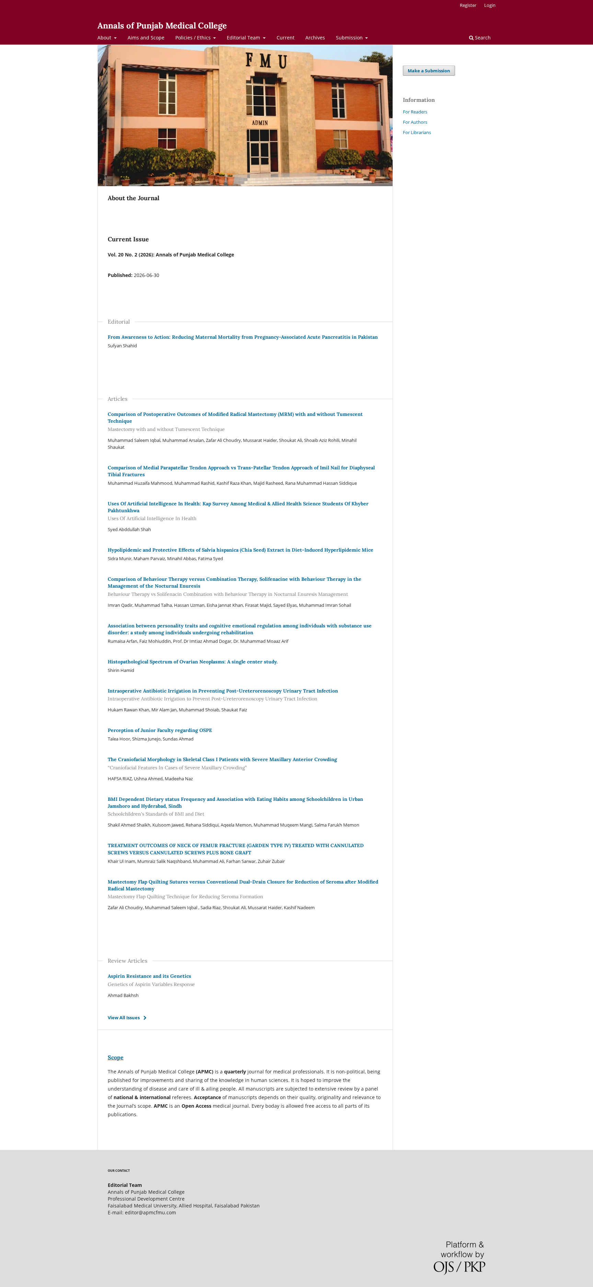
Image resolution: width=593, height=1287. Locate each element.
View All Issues (124, 1017)
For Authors (415, 122)
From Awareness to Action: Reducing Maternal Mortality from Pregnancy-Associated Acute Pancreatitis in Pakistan (243, 337)
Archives (315, 37)
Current (285, 37)
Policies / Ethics (193, 37)
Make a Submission (429, 71)
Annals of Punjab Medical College (162, 25)
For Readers (415, 112)
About (105, 37)
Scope (116, 1057)
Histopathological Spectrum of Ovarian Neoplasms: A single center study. (193, 662)
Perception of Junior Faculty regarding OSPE (160, 730)
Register (468, 5)
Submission (350, 37)
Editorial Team (244, 37)
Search (482, 37)
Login (490, 5)
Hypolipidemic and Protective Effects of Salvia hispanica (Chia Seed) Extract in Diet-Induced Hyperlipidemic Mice (240, 550)
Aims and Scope (146, 37)
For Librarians (417, 132)
